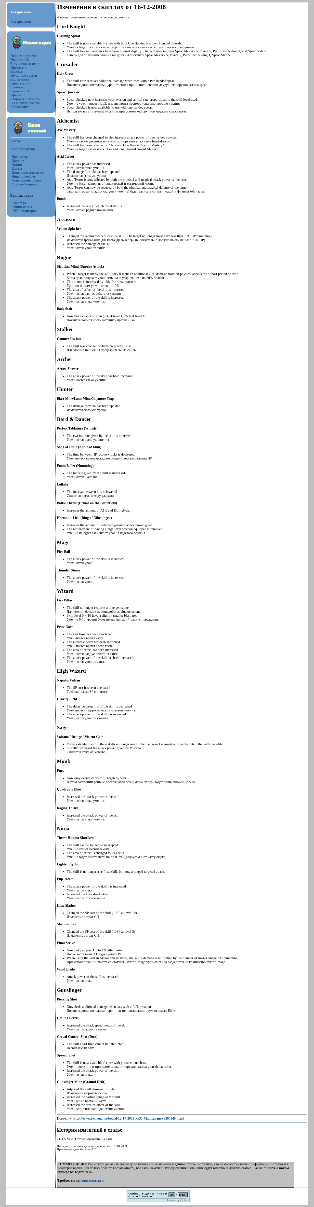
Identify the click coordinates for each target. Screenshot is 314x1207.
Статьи (16, 141)
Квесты (16, 71)
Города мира (20, 83)
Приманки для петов (28, 172)
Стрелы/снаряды (25, 184)
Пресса (15, 95)
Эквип (17, 164)
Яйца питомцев (24, 176)
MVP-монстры (24, 211)
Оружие (18, 161)
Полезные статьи (23, 75)
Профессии (18, 67)
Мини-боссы (22, 207)
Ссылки (16, 87)
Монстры (20, 203)
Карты (17, 168)
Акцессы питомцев (26, 180)
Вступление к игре (24, 64)
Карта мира (19, 79)
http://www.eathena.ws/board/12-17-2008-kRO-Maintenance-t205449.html (128, 1118)
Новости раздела (23, 56)
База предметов (22, 149)
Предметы (20, 157)
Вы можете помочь (25, 103)
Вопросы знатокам (25, 99)
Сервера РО (19, 91)
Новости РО (19, 60)
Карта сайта (19, 107)
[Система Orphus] (158, 1201)
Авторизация (20, 22)
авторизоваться (90, 1180)
